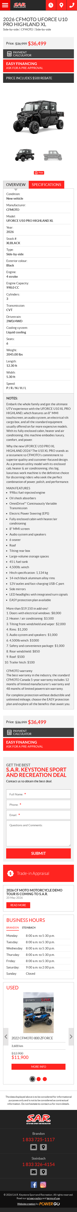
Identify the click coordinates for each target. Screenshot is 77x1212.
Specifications (46, 184)
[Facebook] (34, 1185)
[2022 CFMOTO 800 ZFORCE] (38, 1012)
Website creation (26, 1203)
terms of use (53, 1198)
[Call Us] (72, 5)
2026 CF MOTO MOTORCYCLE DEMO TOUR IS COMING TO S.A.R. (34, 892)
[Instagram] (43, 1185)
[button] (5, 1037)
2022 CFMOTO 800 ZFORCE (32, 1038)
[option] (38, 116)
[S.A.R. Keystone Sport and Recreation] (28, 5)
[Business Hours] (51, 5)
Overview (15, 184)
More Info (38, 1066)
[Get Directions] (61, 5)
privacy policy (34, 1198)
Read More (18, 905)
